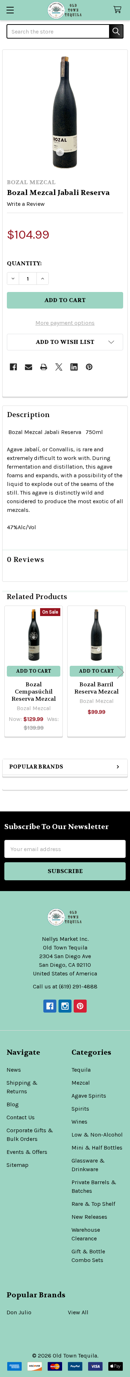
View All (78, 1312)
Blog (12, 1104)
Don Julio (18, 1312)
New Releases (89, 1216)
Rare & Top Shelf (93, 1203)
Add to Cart (33, 671)
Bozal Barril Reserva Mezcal (96, 688)
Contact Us (20, 1117)
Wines (79, 1121)
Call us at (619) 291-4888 (65, 986)
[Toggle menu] (10, 10)
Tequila (81, 1069)
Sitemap (17, 1164)
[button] (65, 342)
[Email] (28, 366)
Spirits (80, 1108)
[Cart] (119, 10)
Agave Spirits (89, 1095)
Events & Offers (26, 1151)
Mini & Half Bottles (97, 1147)
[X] (58, 366)
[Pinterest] (89, 366)
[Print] (43, 366)
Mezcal (81, 1082)
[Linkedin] (74, 366)
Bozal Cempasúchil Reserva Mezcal (34, 692)
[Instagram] (65, 1006)
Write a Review (26, 203)
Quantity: (24, 263)
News (13, 1069)
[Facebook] (13, 366)
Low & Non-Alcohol (97, 1134)
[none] (65, 112)
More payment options (65, 322)
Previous (9, 672)
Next (120, 672)
